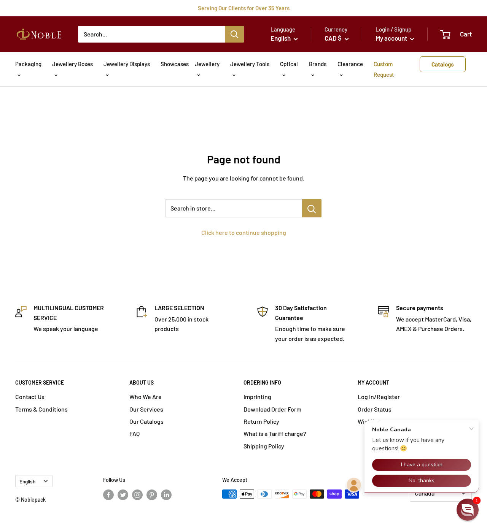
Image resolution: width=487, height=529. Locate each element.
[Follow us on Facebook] (108, 494)
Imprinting (257, 396)
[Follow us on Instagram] (137, 494)
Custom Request (384, 69)
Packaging (28, 63)
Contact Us (30, 396)
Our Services (146, 409)
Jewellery (207, 63)
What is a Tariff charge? (275, 433)
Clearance (350, 63)
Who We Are (145, 396)
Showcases (175, 63)
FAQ (134, 433)
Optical (289, 63)
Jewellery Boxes (72, 63)
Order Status (375, 409)
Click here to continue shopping (243, 232)
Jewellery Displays (126, 63)
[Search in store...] (311, 208)
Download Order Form (272, 409)
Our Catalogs (146, 421)
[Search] (234, 34)
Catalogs (442, 64)
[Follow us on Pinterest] (151, 494)
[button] (468, 510)
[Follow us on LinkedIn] (166, 494)
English (27, 481)
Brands (317, 63)
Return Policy (261, 421)
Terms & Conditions (41, 409)
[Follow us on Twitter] (123, 494)
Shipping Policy (264, 446)
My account (392, 38)
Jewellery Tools (249, 63)
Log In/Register (379, 396)
